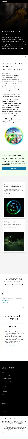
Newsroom (4, 398)
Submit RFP (4, 394)
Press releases (5, 403)
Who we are (4, 386)
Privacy (15, 418)
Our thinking (4, 391)
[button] (22, 1)
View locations (6, 379)
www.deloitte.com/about (17, 430)
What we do (4, 389)
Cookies (10, 418)
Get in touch (5, 372)
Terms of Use (4, 418)
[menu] (25, 1)
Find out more (14, 168)
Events (3, 401)
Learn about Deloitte (8, 382)
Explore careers (7, 375)
